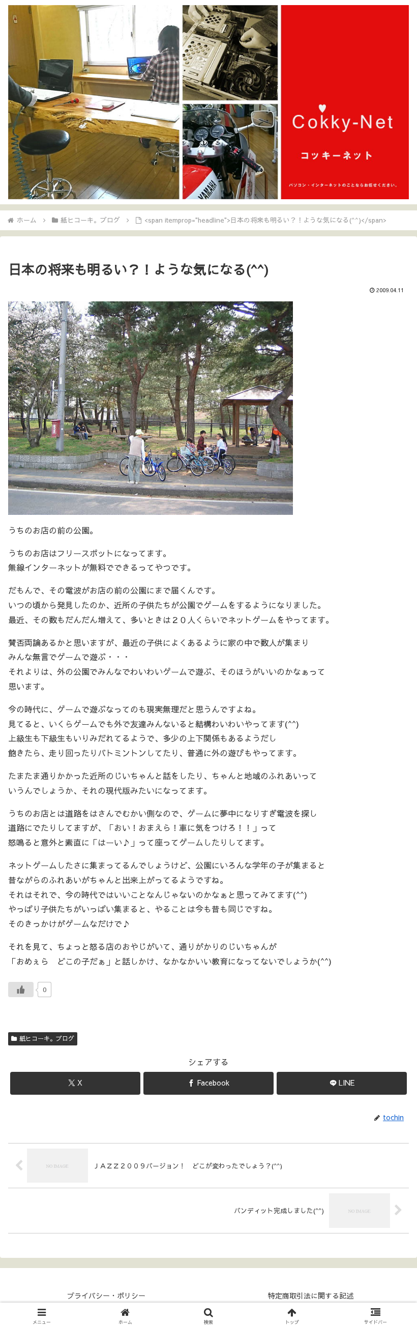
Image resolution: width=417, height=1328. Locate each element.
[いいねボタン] (21, 989)
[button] (386, 1275)
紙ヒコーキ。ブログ (46, 1038)
